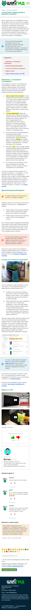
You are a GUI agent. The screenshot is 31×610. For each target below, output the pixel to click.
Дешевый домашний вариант (14, 66)
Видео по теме (10, 71)
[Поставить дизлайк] (18, 437)
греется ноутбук (16, 379)
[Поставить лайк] (12, 437)
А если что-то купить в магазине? (15, 68)
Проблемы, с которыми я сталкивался (12, 62)
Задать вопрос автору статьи (14, 73)
